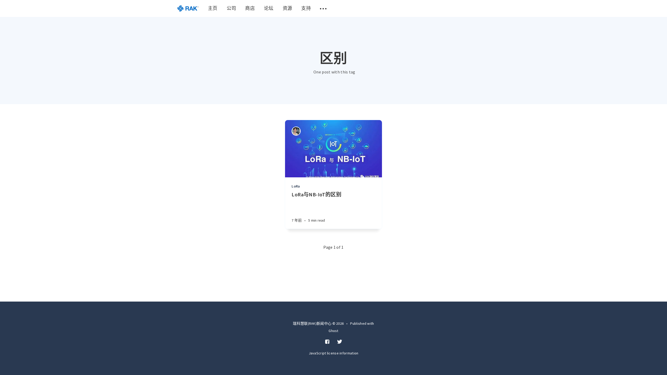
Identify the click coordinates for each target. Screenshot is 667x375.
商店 (250, 8)
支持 (306, 8)
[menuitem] (188, 8)
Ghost (333, 330)
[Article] (333, 148)
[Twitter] (339, 342)
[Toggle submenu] (323, 8)
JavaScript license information (334, 353)
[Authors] (296, 131)
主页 (213, 8)
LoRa (296, 186)
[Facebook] (327, 342)
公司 (231, 8)
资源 (287, 8)
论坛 (269, 8)
